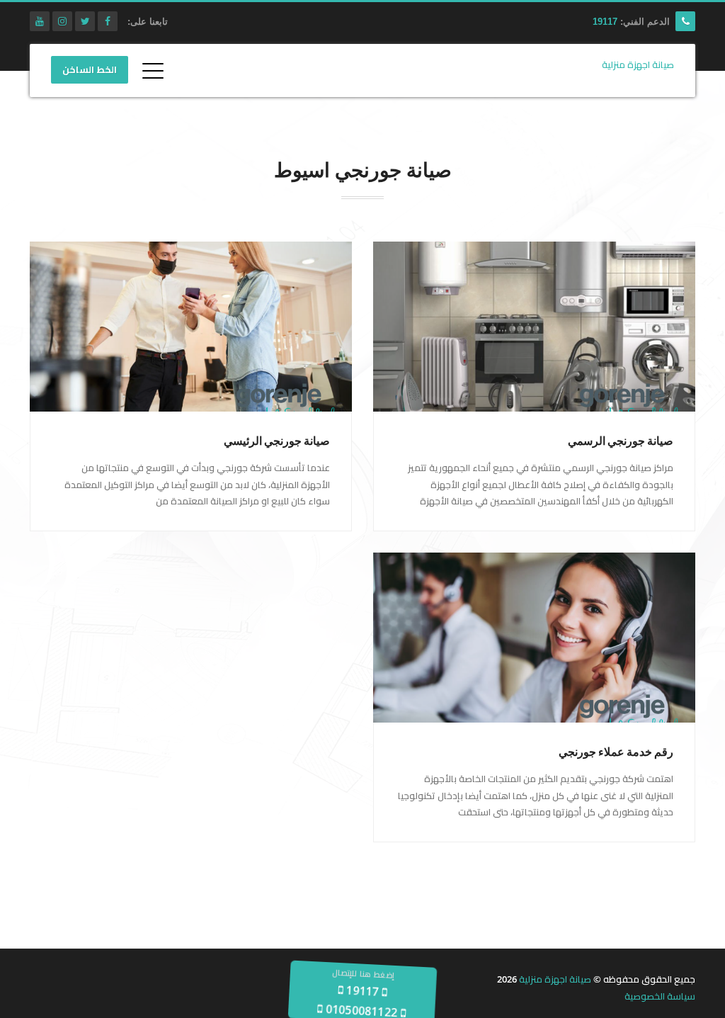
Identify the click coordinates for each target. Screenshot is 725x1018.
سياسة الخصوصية (659, 996)
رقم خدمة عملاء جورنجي (616, 752)
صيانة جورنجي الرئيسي (277, 441)
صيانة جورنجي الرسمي (620, 441)
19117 (605, 21)
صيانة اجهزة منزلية (555, 979)
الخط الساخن (89, 70)
